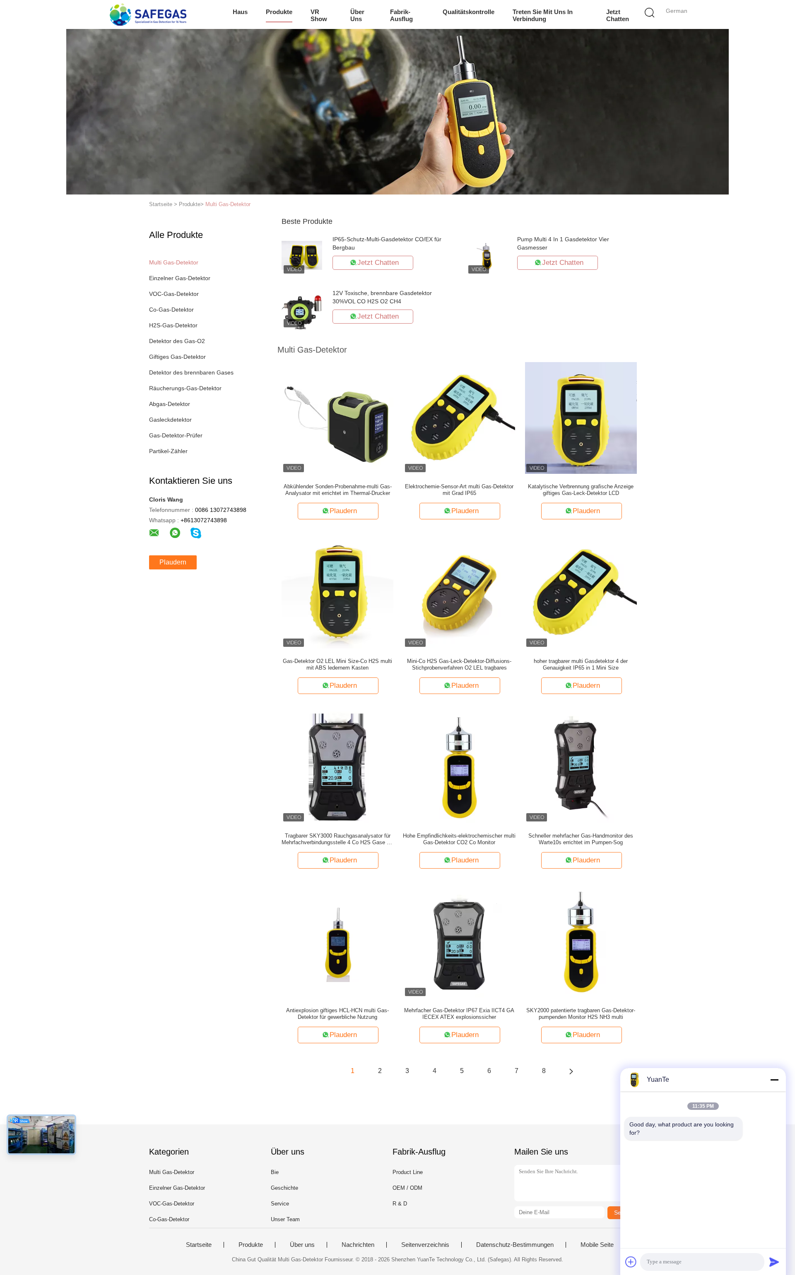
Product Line (408, 1172)
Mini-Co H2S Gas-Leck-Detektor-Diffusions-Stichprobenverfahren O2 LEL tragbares (459, 664)
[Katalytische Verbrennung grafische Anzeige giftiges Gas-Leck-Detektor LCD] (581, 417)
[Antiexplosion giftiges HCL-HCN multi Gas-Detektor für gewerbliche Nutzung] (337, 941)
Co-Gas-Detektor (171, 309)
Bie (275, 1172)
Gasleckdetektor (170, 419)
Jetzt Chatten (617, 15)
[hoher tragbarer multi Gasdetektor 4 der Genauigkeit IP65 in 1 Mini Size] (581, 592)
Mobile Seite (597, 1245)
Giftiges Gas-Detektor (177, 356)
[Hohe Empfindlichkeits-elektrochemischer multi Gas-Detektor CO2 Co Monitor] (459, 767)
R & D (400, 1204)
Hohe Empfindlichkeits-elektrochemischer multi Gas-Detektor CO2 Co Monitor (459, 839)
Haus (240, 11)
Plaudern (172, 562)
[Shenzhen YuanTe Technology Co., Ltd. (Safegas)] (148, 14)
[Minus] (774, 1080)
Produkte (279, 11)
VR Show (319, 15)
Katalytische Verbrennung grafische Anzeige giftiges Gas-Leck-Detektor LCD (581, 489)
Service (280, 1204)
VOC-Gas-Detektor (174, 294)
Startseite (199, 1245)
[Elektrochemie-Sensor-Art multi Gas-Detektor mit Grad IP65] (459, 417)
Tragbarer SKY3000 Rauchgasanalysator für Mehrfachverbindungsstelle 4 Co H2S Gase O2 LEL (338, 839)
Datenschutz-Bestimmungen (515, 1245)
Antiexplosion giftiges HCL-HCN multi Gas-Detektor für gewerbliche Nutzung (337, 1013)
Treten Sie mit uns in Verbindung (543, 15)
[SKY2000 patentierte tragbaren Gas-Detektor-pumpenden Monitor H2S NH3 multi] (581, 941)
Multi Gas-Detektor (228, 204)
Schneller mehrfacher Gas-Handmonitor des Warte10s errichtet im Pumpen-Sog (580, 839)
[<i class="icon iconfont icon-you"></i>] (571, 1071)
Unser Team (285, 1219)
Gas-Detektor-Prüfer (175, 435)
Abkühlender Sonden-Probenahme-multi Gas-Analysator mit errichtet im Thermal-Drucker (338, 489)
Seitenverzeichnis (425, 1245)
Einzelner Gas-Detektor (179, 278)
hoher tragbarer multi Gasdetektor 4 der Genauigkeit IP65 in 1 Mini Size (581, 664)
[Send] (774, 1262)
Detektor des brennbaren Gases (191, 372)
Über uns (357, 15)
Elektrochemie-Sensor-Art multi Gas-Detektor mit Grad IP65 (459, 489)
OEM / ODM (407, 1188)
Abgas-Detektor (169, 404)
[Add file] (631, 1262)
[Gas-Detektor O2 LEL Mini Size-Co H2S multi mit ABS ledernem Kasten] (337, 592)
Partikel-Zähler (168, 451)
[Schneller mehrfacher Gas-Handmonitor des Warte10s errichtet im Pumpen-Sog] (581, 767)
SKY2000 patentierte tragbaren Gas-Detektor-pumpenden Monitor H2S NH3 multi (580, 1013)
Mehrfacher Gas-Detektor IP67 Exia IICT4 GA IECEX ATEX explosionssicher (459, 1013)
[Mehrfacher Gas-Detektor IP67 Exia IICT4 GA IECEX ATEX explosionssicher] (459, 941)
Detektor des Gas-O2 (177, 341)
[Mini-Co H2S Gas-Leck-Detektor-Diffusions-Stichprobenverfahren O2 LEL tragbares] (459, 592)
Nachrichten (358, 1245)
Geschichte (284, 1188)
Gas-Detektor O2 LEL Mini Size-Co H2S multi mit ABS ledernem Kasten (337, 664)
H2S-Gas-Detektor (173, 325)
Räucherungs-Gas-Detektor (185, 388)
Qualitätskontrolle (468, 11)
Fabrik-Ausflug (401, 15)
